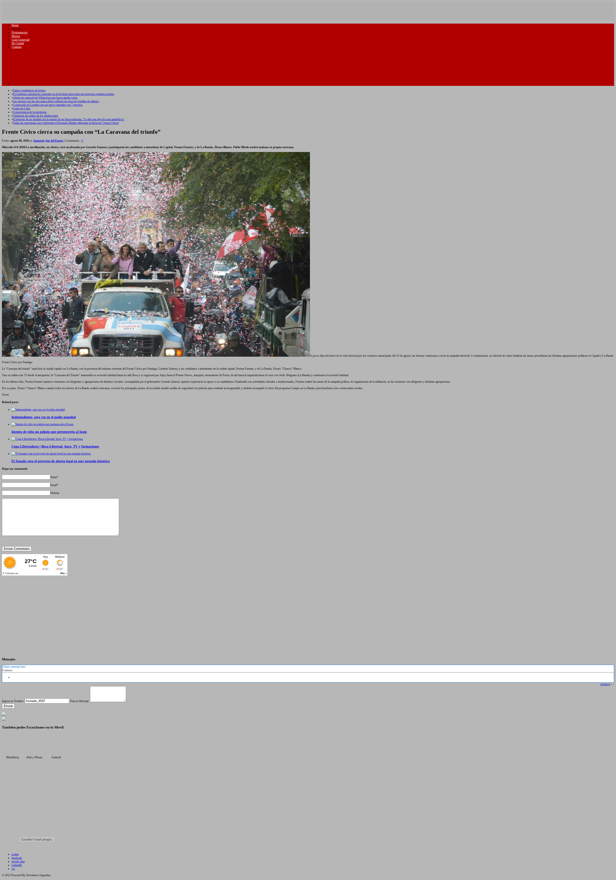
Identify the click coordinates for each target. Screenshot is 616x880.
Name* (54, 477)
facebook (17, 858)
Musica (16, 36)
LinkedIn (17, 865)
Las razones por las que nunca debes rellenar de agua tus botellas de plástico (56, 101)
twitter (15, 854)
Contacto (17, 47)
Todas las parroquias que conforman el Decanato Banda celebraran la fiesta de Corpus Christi (66, 123)
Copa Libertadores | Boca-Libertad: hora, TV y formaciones (55, 446)
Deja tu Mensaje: (79, 701)
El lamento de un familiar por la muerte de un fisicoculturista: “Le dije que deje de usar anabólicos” (69, 119)
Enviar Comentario (17, 549)
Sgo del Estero (54, 140)
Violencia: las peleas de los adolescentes (35, 115)
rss (13, 868)
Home (15, 25)
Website (54, 493)
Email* (54, 485)
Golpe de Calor (21, 108)
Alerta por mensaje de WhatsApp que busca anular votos (45, 97)
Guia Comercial (20, 39)
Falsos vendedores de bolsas (29, 90)
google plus (18, 861)
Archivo (605, 684)
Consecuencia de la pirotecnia (29, 112)
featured (39, 140)
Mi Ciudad (18, 43)
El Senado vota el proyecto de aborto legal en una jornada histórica (61, 461)
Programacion (19, 32)
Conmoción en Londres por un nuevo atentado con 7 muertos (48, 105)
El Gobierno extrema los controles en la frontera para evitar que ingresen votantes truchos (63, 94)
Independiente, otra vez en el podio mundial (44, 417)
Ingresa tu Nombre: (13, 701)
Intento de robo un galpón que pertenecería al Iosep (49, 432)
